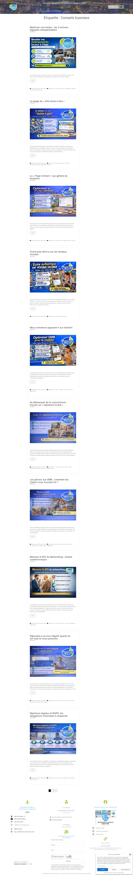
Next (55, 790)
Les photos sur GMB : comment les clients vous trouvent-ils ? (49, 481)
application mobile (53, 389)
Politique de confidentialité (118, 872)
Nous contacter (87, 11)
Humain (68, 240)
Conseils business (59, 88)
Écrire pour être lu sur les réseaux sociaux (48, 253)
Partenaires (67, 11)
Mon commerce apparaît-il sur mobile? (51, 327)
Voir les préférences (125, 869)
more (33, 80)
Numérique (72, 777)
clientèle (51, 240)
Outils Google (43, 702)
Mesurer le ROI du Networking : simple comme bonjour (51, 558)
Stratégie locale (38, 90)
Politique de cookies (108, 872)
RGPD (31, 779)
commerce (51, 88)
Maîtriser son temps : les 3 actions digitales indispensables (49, 28)
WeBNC (89, 873)
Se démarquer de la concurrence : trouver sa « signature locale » (48, 403)
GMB (38, 164)
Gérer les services (101, 865)
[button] (130, 854)
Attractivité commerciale (55, 544)
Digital (31, 391)
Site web (49, 164)
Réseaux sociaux (63, 316)
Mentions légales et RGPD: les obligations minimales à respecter (49, 714)
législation (66, 777)
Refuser (114, 869)
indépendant (68, 88)
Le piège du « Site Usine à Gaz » (47, 101)
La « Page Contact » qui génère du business (48, 177)
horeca (44, 545)
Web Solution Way (42, 88)
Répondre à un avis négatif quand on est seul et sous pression (50, 637)
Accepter (103, 869)
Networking (33, 624)
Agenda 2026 (77, 11)
